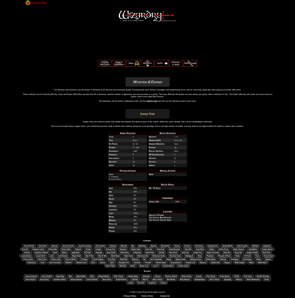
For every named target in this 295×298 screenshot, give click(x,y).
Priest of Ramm (70, 259)
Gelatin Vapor (136, 249)
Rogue (168, 259)
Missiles (112, 220)
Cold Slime (199, 246)
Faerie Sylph (66, 249)
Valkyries (203, 262)
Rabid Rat (123, 259)
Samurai (223, 259)
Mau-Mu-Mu (171, 279)
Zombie (163, 283)
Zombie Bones (168, 266)
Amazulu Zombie (85, 246)
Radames (135, 259)
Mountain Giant (175, 256)
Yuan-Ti (155, 266)
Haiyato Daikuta (76, 279)
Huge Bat (99, 252)
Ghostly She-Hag (263, 276)
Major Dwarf (76, 256)
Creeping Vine (213, 246)
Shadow (268, 259)
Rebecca (239, 279)
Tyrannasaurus (176, 262)
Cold (111, 195)
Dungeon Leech (38, 249)
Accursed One (29, 246)
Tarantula (137, 262)
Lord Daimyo (63, 256)
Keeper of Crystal (213, 252)
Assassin (113, 246)
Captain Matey (133, 276)
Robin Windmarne (253, 279)
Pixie (257, 256)
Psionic (112, 231)
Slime (93, 262)
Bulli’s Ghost (118, 276)
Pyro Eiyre (112, 259)
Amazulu (54, 246)
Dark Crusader (242, 246)
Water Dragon (240, 262)
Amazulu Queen (31, 276)
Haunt (55, 252)
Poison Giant (268, 256)
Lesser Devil (40, 256)
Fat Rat (236, 276)
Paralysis (113, 224)
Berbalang (142, 246)
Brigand (153, 246)
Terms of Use (147, 296)
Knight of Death (252, 252)
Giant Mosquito (174, 249)
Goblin (211, 249)
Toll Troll (141, 283)
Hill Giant (87, 252)
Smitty (130, 283)
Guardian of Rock (59, 279)
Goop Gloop (44, 279)
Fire (110, 202)
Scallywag (234, 259)
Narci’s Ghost (214, 279)
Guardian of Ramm (41, 252)
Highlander (76, 252)
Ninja (200, 256)
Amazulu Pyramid (156, 215)
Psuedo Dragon (97, 259)
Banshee (124, 246)
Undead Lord (190, 262)
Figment (78, 249)
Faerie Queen (224, 276)
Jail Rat (161, 252)
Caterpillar (146, 276)
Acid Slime (43, 246)
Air (110, 192)
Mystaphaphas (200, 279)
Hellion (64, 252)
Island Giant (150, 252)
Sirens (266, 279)
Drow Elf (25, 249)
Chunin (177, 246)
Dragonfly (266, 246)
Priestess (84, 259)
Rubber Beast (210, 259)
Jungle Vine (154, 201)
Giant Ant (148, 249)
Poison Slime (28, 259)
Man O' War (90, 256)
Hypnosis (113, 206)
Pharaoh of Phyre (224, 256)
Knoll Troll (266, 252)
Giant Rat (188, 249)
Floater (88, 249)
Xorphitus (152, 283)
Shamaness (32, 262)
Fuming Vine (110, 249)
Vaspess (227, 262)
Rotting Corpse (195, 259)
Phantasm (210, 256)
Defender (255, 246)
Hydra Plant (124, 252)
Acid (111, 188)
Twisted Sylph (161, 262)
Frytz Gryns (248, 276)
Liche (52, 256)
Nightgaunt (189, 256)
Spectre (102, 262)
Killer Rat (227, 252)
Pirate (237, 256)
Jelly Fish (185, 252)
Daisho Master (228, 246)
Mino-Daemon (185, 279)
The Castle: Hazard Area (160, 220)
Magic (111, 217)
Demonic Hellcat (171, 276)
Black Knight (81, 276)
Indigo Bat (137, 252)
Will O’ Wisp (110, 266)
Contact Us (165, 296)
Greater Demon (267, 249)
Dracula (199, 276)
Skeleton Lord (81, 262)
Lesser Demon (26, 256)
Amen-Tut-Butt (47, 276)
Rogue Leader (181, 259)
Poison (112, 227)
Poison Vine (42, 259)
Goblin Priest (223, 249)
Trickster (148, 262)
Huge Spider (111, 252)
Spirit (112, 262)
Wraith (132, 266)
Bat (133, 246)
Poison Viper (55, 259)
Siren (42, 262)
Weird (251, 262)
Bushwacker (165, 246)
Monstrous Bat (142, 256)
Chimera (187, 246)
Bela (70, 276)
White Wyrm (262, 262)
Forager (98, 249)
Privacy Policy (130, 296)
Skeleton (68, 262)
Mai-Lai (145, 279)
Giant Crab (160, 249)
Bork (92, 276)
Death (111, 199)
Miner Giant (128, 256)
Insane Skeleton (92, 279)
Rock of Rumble (156, 259)
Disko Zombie (187, 276)
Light (111, 213)
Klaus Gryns (107, 279)
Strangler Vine (124, 262)
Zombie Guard (183, 266)
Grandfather (253, 249)
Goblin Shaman (238, 249)
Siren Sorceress (55, 262)
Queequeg (227, 279)
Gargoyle (123, 249)
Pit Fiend (247, 256)
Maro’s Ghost (157, 279)
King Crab (238, 252)
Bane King (60, 276)
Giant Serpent (30, 279)
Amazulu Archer (68, 246)
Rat (144, 259)
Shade (258, 259)
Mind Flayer (115, 256)
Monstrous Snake (159, 256)
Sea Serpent (247, 259)
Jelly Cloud (173, 252)
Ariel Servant (100, 246)
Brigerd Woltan (103, 276)
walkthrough (152, 101)
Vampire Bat (215, 262)
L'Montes (135, 279)
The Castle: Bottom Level (160, 217)
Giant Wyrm (200, 249)
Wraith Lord (144, 266)
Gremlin (27, 252)
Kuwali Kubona (121, 279)
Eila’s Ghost (210, 276)
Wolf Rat (123, 266)
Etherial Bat (53, 249)
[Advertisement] (147, 41)
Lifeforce (113, 209)
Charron (158, 276)
